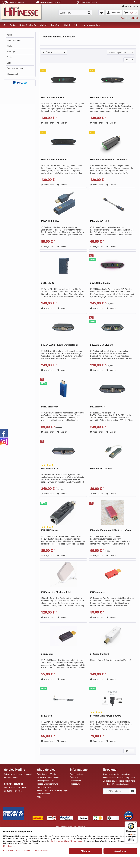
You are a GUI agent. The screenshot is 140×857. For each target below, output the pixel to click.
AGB (39, 797)
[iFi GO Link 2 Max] (63, 203)
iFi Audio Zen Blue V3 (101, 345)
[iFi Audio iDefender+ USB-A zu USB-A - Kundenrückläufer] (112, 512)
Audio (9, 34)
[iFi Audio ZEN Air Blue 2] (63, 79)
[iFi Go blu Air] (63, 265)
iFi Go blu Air (48, 283)
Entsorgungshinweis (45, 780)
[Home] (4, 25)
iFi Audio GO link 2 (99, 221)
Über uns (74, 777)
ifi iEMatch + (47, 715)
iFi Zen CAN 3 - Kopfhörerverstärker (59, 345)
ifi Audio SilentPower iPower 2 (105, 715)
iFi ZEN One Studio (100, 283)
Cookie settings (76, 774)
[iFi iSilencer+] (63, 636)
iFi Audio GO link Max (101, 468)
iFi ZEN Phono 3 (49, 468)
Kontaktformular (44, 787)
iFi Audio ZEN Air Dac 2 (102, 97)
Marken (10, 46)
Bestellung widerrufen (130, 18)
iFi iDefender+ (97, 592)
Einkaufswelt (12, 74)
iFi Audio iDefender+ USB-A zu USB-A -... (111, 530)
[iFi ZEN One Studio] (112, 265)
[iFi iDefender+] (112, 574)
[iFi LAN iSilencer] (63, 512)
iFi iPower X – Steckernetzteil (56, 592)
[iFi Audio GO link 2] (112, 203)
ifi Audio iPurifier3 (99, 654)
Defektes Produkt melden (48, 777)
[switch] (131, 839)
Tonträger (11, 51)
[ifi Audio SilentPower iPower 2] (112, 698)
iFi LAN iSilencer (49, 530)
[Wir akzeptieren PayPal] (20, 83)
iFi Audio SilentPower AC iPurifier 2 (108, 159)
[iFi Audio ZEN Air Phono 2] (63, 141)
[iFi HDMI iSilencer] (63, 389)
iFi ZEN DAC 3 (97, 406)
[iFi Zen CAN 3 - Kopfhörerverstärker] (63, 327)
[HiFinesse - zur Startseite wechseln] (21, 11)
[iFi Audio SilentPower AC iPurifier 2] (112, 141)
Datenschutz (75, 780)
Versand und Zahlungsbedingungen (52, 790)
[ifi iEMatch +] (63, 698)
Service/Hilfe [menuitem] (130, 6)
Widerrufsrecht (43, 793)
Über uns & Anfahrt (15, 68)
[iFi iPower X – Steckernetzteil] (63, 574)
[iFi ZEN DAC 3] (112, 389)
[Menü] (135, 823)
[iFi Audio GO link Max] (112, 450)
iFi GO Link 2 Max (50, 221)
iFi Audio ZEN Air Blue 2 (53, 97)
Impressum (75, 783)
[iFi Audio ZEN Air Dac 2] (112, 79)
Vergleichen (48, 122)
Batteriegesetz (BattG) (46, 774)
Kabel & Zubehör (14, 40)
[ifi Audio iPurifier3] (112, 636)
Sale (9, 62)
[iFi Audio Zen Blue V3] (112, 327)
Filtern (48, 52)
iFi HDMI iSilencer (50, 406)
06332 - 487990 (13, 784)
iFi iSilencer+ (47, 654)
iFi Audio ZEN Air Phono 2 (54, 159)
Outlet (9, 57)
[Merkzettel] (101, 12)
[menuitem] (75, 12)
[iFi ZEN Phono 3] (63, 450)
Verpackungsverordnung (47, 783)
